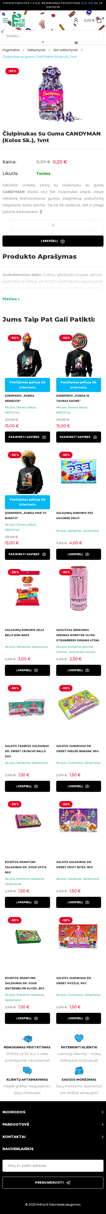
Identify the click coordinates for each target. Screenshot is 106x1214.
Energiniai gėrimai (80, 646)
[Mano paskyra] (76, 20)
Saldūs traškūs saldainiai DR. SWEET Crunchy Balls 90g (27, 751)
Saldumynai (36, 50)
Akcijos (10, 407)
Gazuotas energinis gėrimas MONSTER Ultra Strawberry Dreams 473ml (78, 635)
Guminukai (75, 762)
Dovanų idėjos (26, 407)
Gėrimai (61, 652)
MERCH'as (12, 412)
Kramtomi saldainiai (30, 879)
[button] (78, 554)
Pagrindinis (10, 50)
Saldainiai (74, 530)
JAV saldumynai (65, 50)
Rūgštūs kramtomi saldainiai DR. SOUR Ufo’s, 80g (26, 867)
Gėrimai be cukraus (82, 652)
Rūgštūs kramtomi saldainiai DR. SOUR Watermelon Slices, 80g (24, 983)
